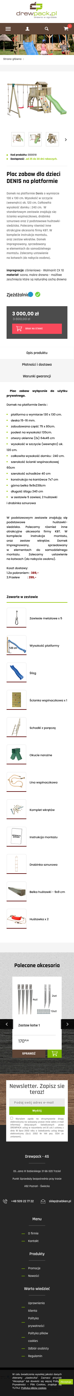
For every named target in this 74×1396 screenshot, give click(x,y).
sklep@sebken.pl (60, 1201)
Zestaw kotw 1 (29, 1025)
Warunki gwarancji (37, 376)
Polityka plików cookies (33, 1388)
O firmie (33, 1233)
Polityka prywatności (36, 1322)
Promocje (34, 1268)
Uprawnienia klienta (36, 1307)
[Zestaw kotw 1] (37, 999)
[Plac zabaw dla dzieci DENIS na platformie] (37, 121)
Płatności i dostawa (37, 364)
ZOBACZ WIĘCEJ (10, 1064)
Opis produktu (36, 353)
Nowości (33, 1276)
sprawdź (29, 1053)
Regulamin (35, 1356)
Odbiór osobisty (38, 1348)
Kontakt (33, 1241)
